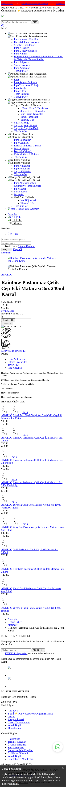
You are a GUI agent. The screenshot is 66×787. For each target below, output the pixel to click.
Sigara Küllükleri (22, 171)
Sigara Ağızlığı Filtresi (25, 125)
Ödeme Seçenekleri (17, 362)
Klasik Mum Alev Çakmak (27, 145)
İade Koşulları (15, 367)
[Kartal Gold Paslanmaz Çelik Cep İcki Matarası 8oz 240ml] (6, 585)
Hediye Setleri (15, 622)
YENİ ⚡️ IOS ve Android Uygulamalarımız (30, 713)
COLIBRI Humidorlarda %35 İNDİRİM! (29, 4)
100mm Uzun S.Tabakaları (34, 108)
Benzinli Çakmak (23, 151)
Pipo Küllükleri (22, 168)
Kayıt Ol (17, 249)
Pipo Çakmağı (21, 142)
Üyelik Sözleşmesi (17, 744)
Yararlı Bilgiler (15, 725)
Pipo (16, 79)
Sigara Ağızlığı (21, 122)
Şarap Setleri (20, 191)
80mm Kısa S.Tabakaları (33, 111)
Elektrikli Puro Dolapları (26, 42)
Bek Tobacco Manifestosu (21, 759)
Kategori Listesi (16, 719)
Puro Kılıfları (20, 53)
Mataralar (19, 194)
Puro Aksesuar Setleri (25, 183)
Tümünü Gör (20, 70)
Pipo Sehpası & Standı (25, 82)
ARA (35, 22)
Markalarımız (14, 728)
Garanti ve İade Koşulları (20, 750)
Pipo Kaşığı (20, 88)
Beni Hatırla (11, 246)
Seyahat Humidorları (24, 45)
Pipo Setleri (20, 188)
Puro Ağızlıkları (22, 68)
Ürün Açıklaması (16, 359)
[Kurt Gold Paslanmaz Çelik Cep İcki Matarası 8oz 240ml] (6, 566)
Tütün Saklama (21, 93)
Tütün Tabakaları (29, 116)
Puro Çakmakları (22, 139)
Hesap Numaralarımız (19, 722)
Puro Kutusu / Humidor (26, 39)
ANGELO (6, 274)
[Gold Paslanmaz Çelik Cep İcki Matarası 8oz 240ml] (6, 546)
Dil (9, 223)
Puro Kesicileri (21, 47)
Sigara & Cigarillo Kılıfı (26, 128)
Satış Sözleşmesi (16, 747)
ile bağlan (6, 252)
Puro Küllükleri (22, 165)
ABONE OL (38, 650)
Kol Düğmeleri (28, 200)
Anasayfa (12, 619)
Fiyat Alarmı (7, 310)
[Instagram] (13, 675)
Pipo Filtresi (20, 91)
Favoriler (12, 214)
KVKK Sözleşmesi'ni (16, 653)
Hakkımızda (14, 738)
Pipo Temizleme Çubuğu (26, 85)
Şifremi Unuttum (26, 246)
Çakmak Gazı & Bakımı (26, 154)
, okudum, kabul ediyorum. (29, 653)
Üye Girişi (13, 234)
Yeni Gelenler (31, 208)
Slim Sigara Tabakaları (32, 114)
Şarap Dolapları (22, 65)
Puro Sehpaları (21, 62)
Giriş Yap (7, 249)
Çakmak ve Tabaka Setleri (27, 185)
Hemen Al (7, 323)
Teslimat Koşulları (17, 741)
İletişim (11, 716)
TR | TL (16, 217)
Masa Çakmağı (21, 148)
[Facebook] (13, 686)
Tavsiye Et (20, 350)
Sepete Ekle (8, 320)
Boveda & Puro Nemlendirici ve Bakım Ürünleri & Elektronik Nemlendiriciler (38, 58)
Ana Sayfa (13, 710)
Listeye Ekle (8, 350)
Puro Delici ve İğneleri (25, 50)
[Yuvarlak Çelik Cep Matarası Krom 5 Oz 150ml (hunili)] (6, 605)
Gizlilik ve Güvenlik (18, 753)
